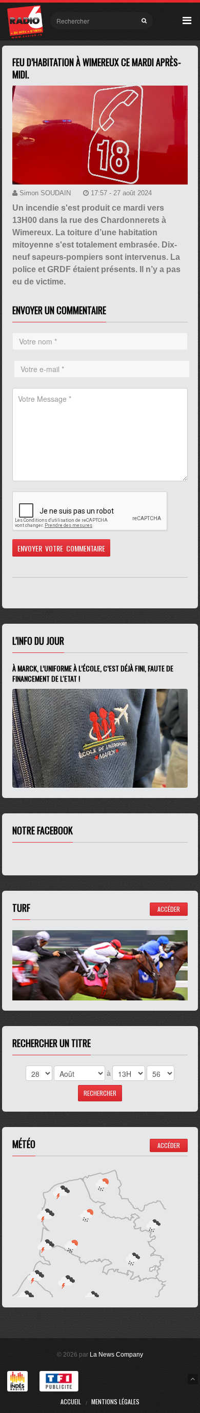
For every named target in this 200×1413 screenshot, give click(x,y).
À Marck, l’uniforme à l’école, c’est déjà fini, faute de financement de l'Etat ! (92, 673)
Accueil (71, 1401)
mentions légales (115, 1401)
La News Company (116, 1354)
